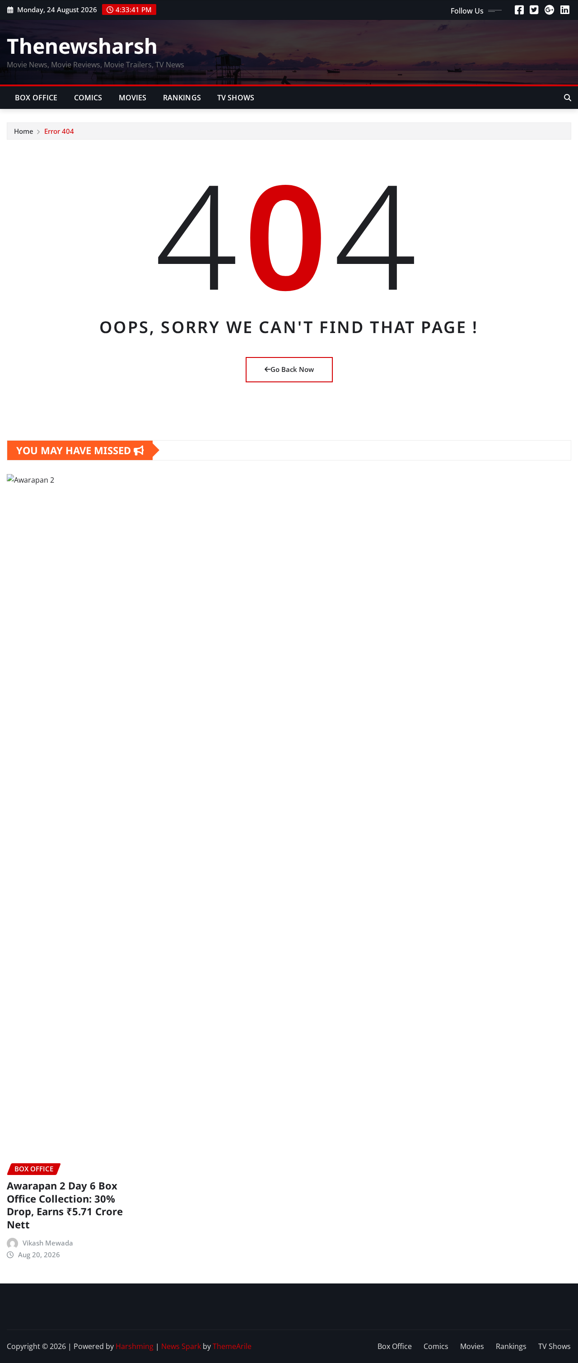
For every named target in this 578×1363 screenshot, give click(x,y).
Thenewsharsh (82, 46)
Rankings (182, 98)
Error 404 (59, 131)
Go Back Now (292, 369)
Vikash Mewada (48, 1242)
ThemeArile (232, 1346)
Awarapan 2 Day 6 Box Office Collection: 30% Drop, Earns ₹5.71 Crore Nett (65, 1205)
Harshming (135, 1346)
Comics (88, 98)
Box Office (36, 98)
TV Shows (235, 98)
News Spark (181, 1346)
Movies (133, 98)
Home (23, 131)
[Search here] (567, 98)
